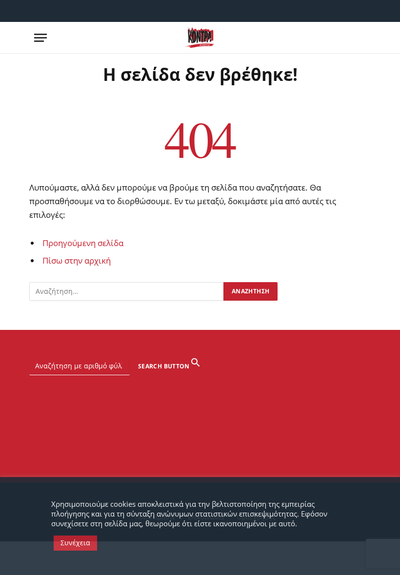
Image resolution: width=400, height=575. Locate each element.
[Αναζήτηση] (365, 38)
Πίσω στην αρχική (76, 260)
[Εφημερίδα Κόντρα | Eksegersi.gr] (200, 38)
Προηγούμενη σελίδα (82, 243)
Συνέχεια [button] (75, 542)
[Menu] (40, 38)
